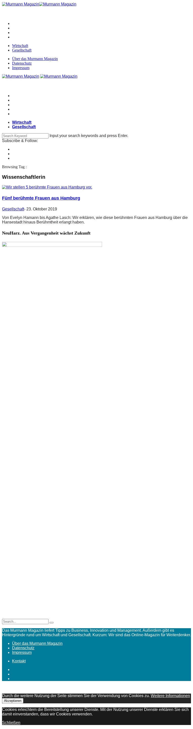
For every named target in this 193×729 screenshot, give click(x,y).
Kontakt (19, 661)
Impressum (20, 68)
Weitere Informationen (170, 696)
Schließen (11, 722)
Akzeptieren (12, 701)
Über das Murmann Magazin (35, 59)
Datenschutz (22, 63)
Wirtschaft (20, 45)
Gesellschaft (21, 50)
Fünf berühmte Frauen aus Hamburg (41, 198)
